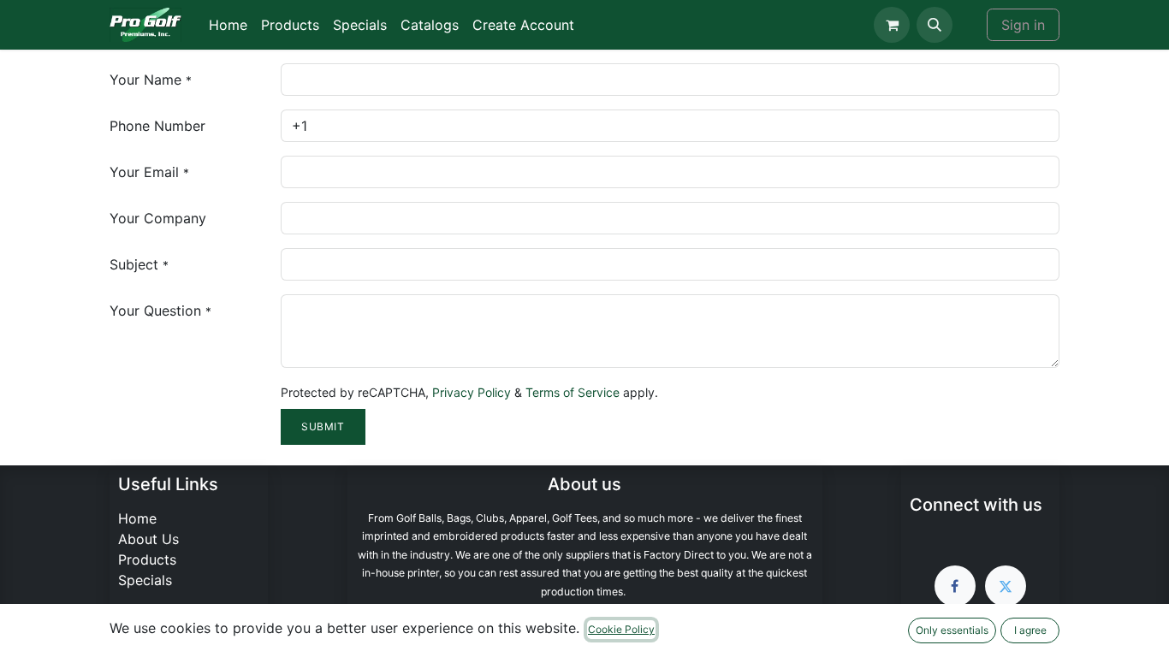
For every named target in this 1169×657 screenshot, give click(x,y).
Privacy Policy (471, 392)
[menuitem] (228, 25)
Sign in (1023, 24)
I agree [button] (1030, 630)
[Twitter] (1005, 586)
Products (147, 559)
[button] (934, 25)
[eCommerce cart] (892, 25)
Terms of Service (572, 392)
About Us (148, 539)
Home (137, 518)
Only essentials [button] (952, 630)
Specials (145, 580)
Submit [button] (323, 426)
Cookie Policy (621, 629)
